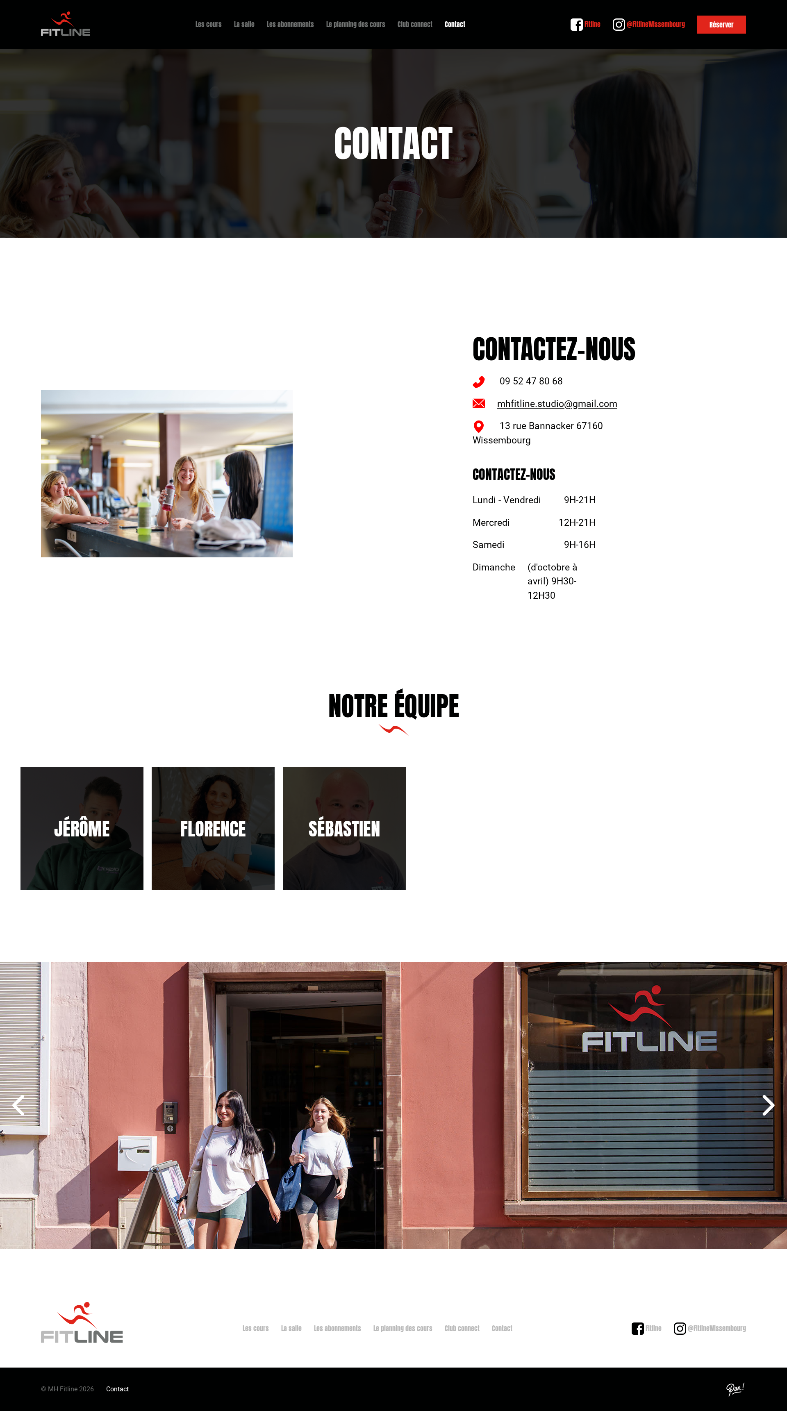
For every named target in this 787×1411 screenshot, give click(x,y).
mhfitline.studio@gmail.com (557, 403)
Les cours (209, 24)
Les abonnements (290, 24)
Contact (455, 24)
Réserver (722, 25)
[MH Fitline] (65, 24)
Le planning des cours (355, 24)
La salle (244, 24)
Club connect (415, 24)
